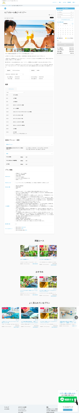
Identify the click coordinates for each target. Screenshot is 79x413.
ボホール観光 (8, 5)
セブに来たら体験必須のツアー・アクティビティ (55, 410)
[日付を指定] (65, 42)
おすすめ (64, 2)
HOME (3, 5)
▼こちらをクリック (67, 409)
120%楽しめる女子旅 (50, 412)
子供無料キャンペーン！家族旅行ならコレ (54, 408)
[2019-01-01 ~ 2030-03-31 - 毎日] (14, 74)
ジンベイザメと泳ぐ (22, 408)
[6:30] (15, 92)
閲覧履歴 (69, 2)
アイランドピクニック (22, 410)
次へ (65, 44)
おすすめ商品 (6, 408)
